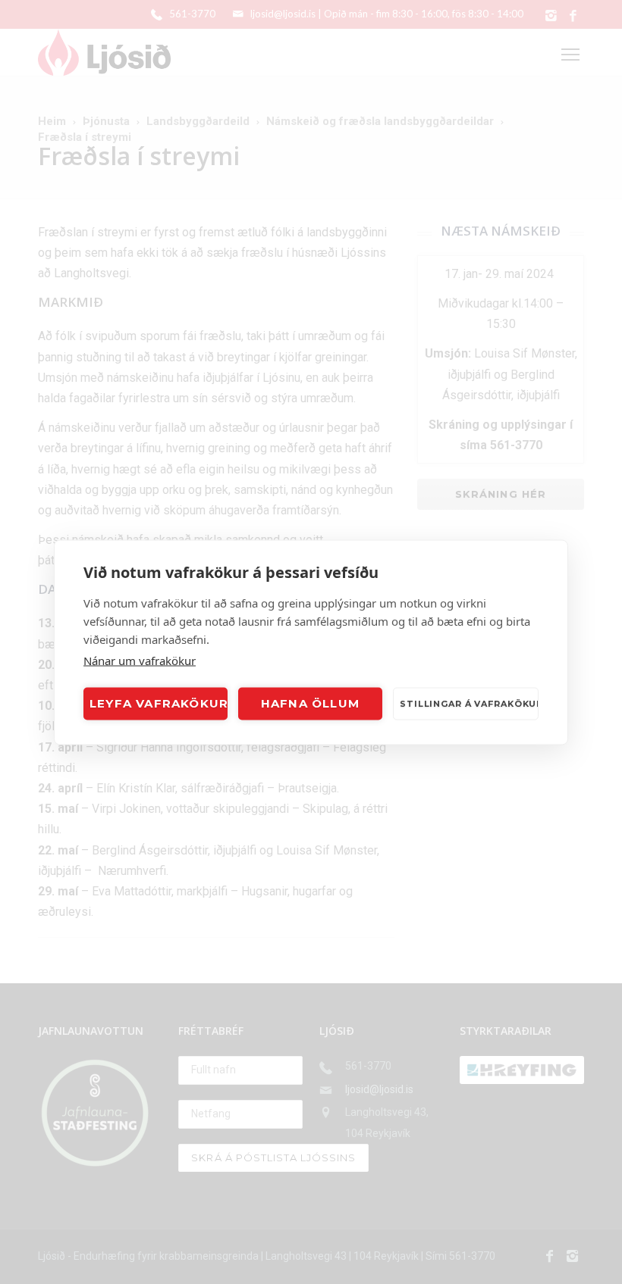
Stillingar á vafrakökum (469, 703)
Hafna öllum (310, 703)
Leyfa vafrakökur (159, 703)
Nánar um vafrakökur (139, 659)
